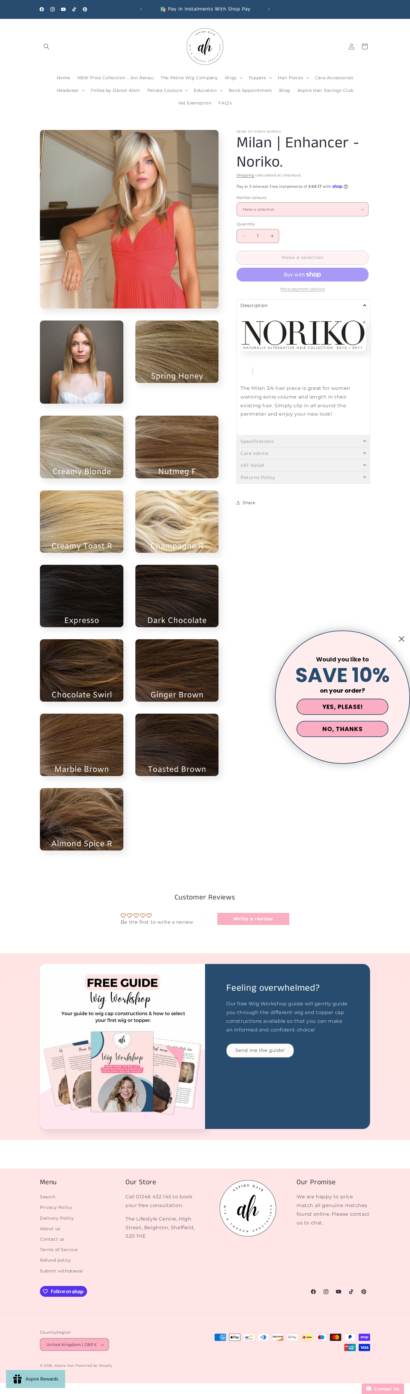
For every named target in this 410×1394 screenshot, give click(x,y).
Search (48, 1197)
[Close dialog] (402, 639)
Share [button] (249, 502)
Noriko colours (252, 197)
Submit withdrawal (61, 1271)
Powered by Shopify (94, 1366)
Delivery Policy (57, 1218)
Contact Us (385, 1388)
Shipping (245, 175)
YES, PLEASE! (342, 707)
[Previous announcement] (141, 9)
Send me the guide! (260, 1050)
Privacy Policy (56, 1207)
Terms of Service (59, 1250)
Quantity (246, 223)
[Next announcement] (269, 9)
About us (50, 1228)
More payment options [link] (302, 289)
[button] (46, 46)
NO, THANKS (342, 729)
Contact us (52, 1239)
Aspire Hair (65, 1366)
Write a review (253, 919)
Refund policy (55, 1260)
